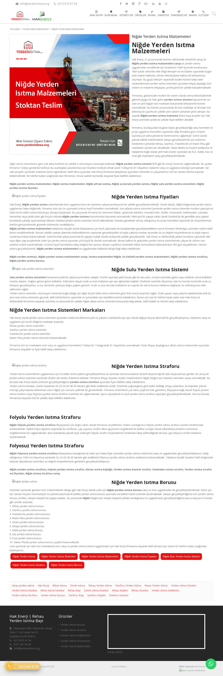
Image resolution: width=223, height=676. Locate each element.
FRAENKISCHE (179, 15)
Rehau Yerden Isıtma (100, 585)
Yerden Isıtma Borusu (53, 595)
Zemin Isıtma (77, 585)
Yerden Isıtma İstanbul (24, 590)
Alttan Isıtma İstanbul (52, 590)
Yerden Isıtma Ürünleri (183, 585)
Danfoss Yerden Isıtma (128, 585)
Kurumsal (111, 15)
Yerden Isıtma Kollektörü (165, 590)
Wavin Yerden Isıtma (156, 585)
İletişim (203, 15)
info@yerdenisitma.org (34, 4)
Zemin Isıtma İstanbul (96, 590)
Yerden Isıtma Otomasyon (75, 640)
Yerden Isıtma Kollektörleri (75, 635)
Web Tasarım (186, 666)
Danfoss (163, 15)
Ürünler (140, 15)
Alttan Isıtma (59, 585)
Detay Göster (115, 652)
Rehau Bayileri (120, 590)
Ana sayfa (96, 15)
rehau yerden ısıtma (23, 585)
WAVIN (193, 15)
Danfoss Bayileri (96, 595)
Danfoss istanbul (118, 595)
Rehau (152, 15)
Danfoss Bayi (76, 595)
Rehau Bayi (74, 590)
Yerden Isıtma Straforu (24, 595)
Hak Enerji (43, 585)
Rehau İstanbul (139, 590)
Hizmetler (126, 15)
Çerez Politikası (119, 666)
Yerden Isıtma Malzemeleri (36, 29)
